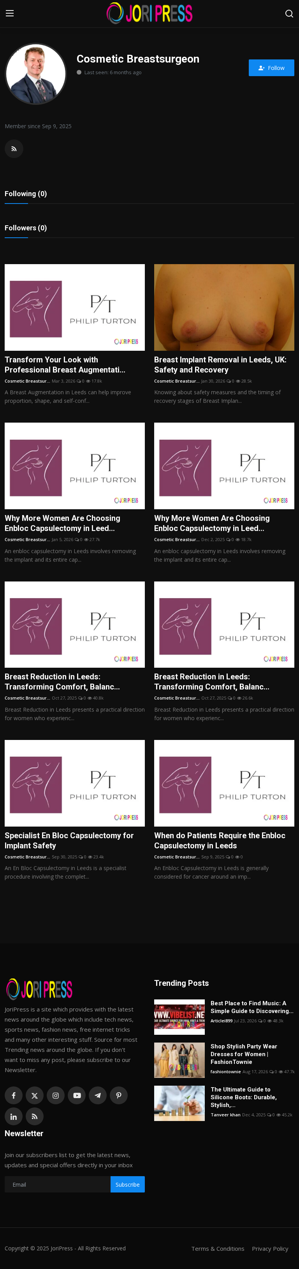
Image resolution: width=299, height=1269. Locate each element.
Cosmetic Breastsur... (27, 381)
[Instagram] (56, 1095)
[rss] (35, 1116)
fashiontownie (226, 1071)
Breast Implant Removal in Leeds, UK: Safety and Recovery (220, 364)
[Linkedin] (14, 1116)
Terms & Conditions (217, 1248)
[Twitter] (35, 1095)
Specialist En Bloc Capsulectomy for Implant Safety (69, 840)
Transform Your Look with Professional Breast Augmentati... (65, 364)
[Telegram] (98, 1095)
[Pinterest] (119, 1095)
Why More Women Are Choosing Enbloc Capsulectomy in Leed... (62, 523)
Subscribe (128, 1184)
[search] (289, 13)
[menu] (9, 13)
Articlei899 (221, 1021)
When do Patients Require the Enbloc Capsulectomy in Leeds (219, 840)
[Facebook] (14, 1095)
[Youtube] (77, 1095)
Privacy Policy (270, 1248)
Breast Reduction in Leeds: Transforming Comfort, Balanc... (62, 681)
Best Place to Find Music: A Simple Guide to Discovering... (252, 1007)
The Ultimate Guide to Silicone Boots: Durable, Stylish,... (244, 1097)
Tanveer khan (226, 1115)
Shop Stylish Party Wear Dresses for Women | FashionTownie (244, 1054)
